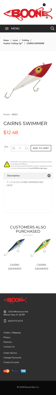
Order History (10, 352)
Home (6, 40)
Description (13, 175)
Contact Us (9, 346)
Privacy (6, 337)
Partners (7, 342)
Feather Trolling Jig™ (13, 43)
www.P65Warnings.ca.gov (38, 168)
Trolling (25, 40)
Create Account (11, 362)
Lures (15, 40)
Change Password (12, 357)
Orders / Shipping (12, 332)
